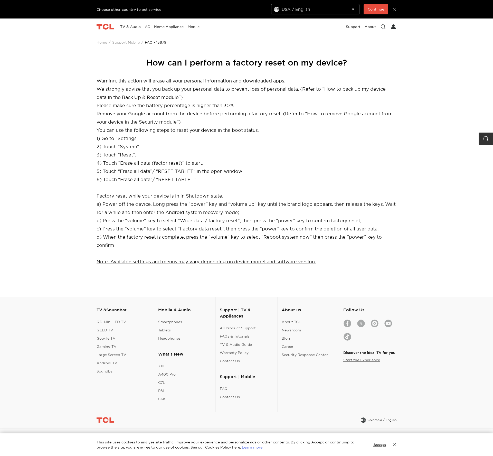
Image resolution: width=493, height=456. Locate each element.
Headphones (169, 338)
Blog (286, 338)
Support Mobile (126, 42)
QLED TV (105, 330)
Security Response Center (305, 354)
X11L (162, 366)
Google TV (106, 338)
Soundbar (105, 371)
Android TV (107, 363)
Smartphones (170, 322)
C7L (161, 382)
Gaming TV (107, 346)
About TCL (291, 322)
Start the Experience (361, 360)
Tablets (164, 330)
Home (102, 42)
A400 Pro (167, 374)
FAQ (223, 388)
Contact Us (230, 361)
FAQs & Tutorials (235, 336)
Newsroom (291, 330)
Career (287, 346)
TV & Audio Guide (236, 344)
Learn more (252, 447)
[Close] (394, 445)
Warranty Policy (234, 352)
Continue (376, 9)
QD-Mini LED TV (111, 322)
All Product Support (238, 328)
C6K (162, 399)
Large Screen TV (111, 354)
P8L (161, 390)
